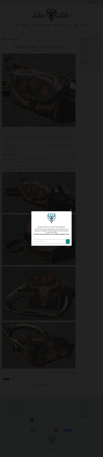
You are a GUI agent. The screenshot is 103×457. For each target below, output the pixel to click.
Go (68, 241)
